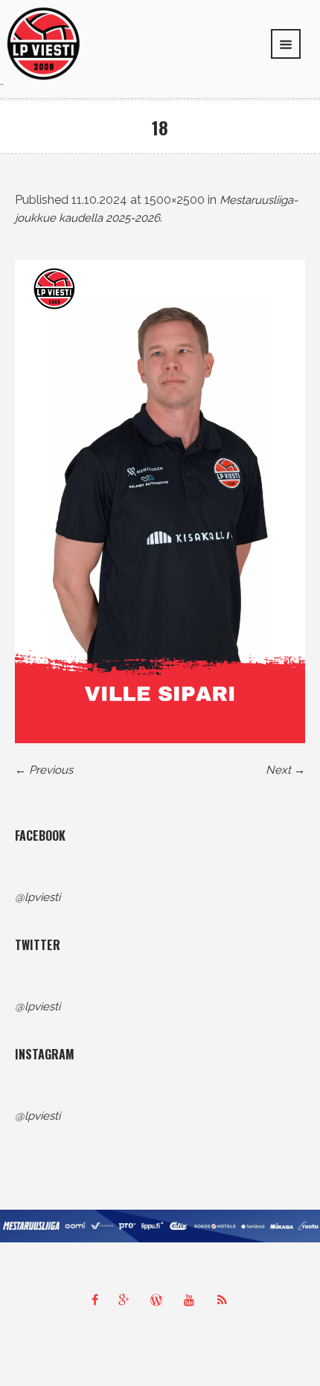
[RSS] (225, 1300)
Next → (285, 770)
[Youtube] (193, 1300)
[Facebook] (94, 1300)
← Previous (44, 770)
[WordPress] (160, 1300)
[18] (160, 501)
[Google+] (127, 1300)
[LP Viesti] (43, 42)
